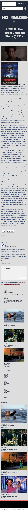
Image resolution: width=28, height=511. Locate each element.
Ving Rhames (11, 301)
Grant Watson (7, 327)
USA (7, 301)
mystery (5, 388)
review (15, 38)
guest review (6, 383)
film (4, 301)
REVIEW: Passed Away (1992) (10, 345)
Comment (22, 277)
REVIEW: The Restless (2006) (10, 364)
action (5, 373)
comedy (5, 343)
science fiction (7, 391)
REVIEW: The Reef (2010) (9, 325)
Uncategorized (7, 393)
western (5, 396)
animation (6, 374)
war (4, 394)
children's (6, 376)
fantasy (5, 363)
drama (5, 380)
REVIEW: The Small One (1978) (9, 496)
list (4, 385)
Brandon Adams (12, 300)
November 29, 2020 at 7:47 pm (11, 246)
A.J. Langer (6, 300)
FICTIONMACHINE (15, 17)
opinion (5, 389)
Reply (2, 260)
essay (5, 381)
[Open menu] (14, 22)
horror (12, 38)
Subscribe (21, 4)
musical (5, 386)
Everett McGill (19, 300)
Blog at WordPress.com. (14, 507)
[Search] (24, 8)
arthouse (6, 375)
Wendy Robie (17, 301)
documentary (7, 378)
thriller (8, 324)
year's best (6, 397)
